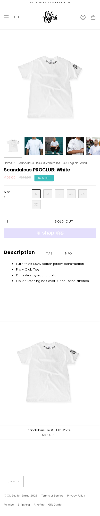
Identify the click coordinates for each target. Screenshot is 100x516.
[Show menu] (6, 17)
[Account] (83, 17)
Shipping (24, 505)
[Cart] (93, 17)
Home (8, 163)
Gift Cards (55, 505)
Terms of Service (52, 495)
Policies (9, 505)
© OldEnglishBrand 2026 (21, 495)
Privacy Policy (76, 495)
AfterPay (39, 505)
